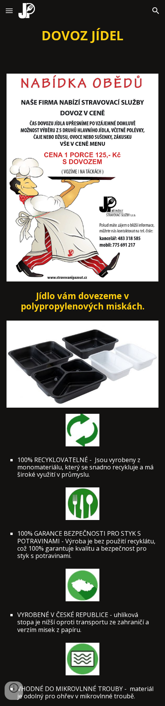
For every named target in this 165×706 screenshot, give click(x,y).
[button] (9, 10)
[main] (83, 35)
